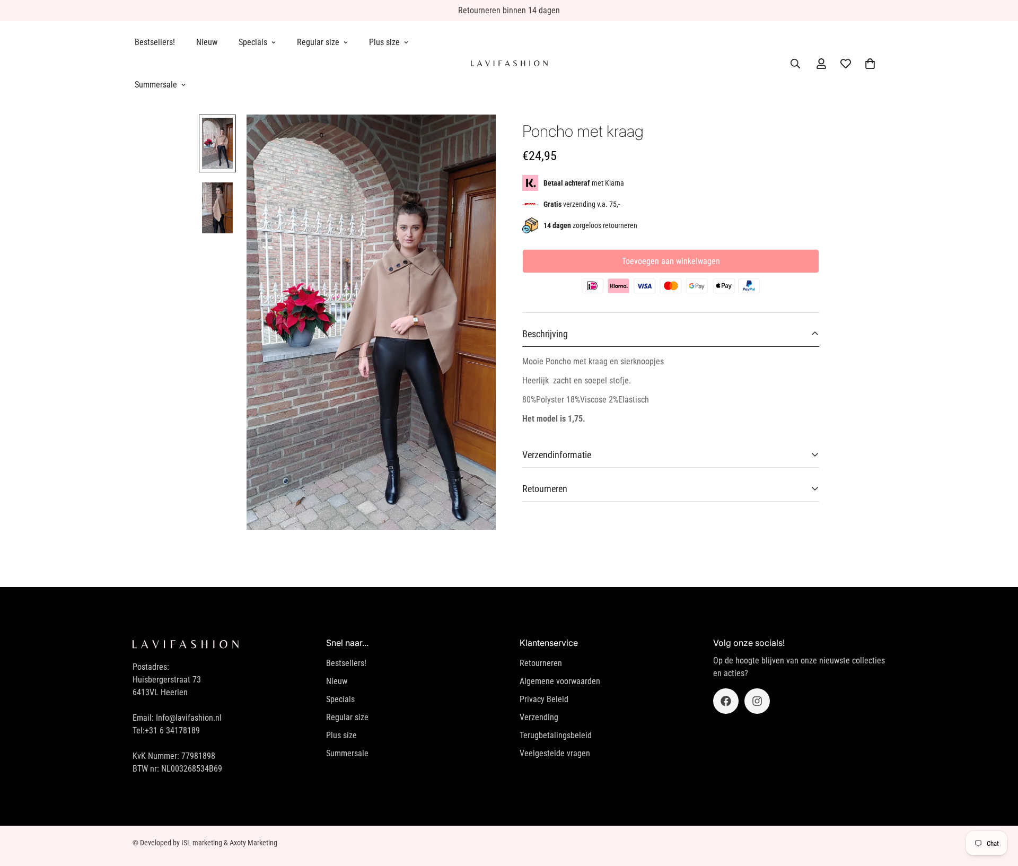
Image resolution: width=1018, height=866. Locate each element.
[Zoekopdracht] (795, 63)
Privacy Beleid (544, 699)
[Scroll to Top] (997, 808)
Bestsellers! (155, 42)
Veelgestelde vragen (555, 753)
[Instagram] (757, 701)
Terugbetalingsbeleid (556, 735)
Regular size (318, 42)
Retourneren (541, 663)
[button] (870, 63)
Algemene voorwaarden (560, 681)
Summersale (156, 85)
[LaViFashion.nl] (509, 63)
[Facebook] (726, 701)
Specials (253, 42)
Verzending (539, 717)
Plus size (384, 42)
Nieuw (206, 42)
